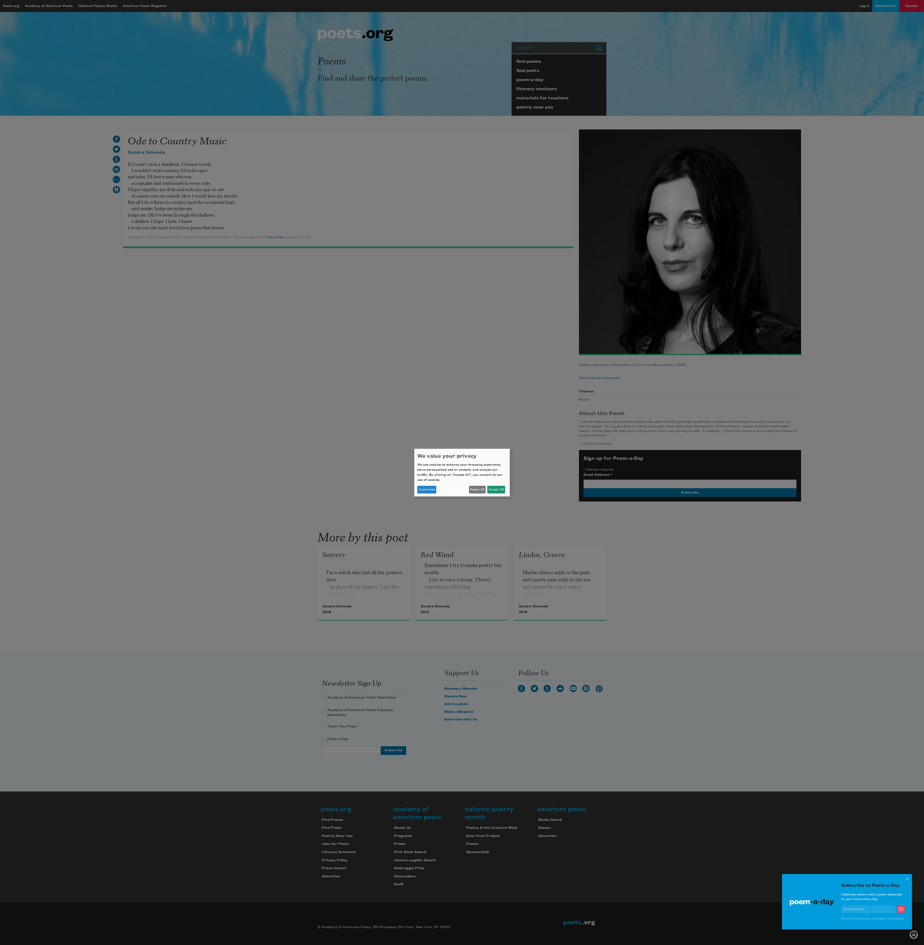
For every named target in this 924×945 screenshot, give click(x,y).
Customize (427, 489)
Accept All (496, 489)
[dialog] (462, 472)
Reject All (477, 489)
